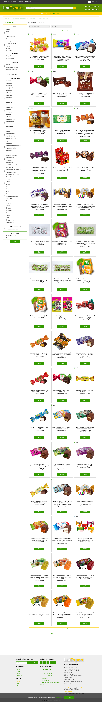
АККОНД (8, 41)
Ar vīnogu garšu (10, 162)
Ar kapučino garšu (11, 119)
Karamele (8, 189)
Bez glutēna (9, 55)
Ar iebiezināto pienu (11, 107)
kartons (8, 64)
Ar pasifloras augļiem (11, 138)
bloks (7, 72)
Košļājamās (9, 198)
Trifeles (8, 215)
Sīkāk (39, 66)
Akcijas (18, 683)
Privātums (28, 1)
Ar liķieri (8, 124)
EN (96, 2)
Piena (7, 201)
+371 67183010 (47, 674)
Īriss (7, 186)
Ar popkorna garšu (11, 148)
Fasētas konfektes (43, 18)
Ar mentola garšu (10, 133)
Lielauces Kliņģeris (11, 36)
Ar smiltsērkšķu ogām (11, 155)
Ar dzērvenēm (9, 100)
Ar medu (8, 131)
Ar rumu (8, 153)
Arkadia (8, 29)
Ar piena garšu (10, 141)
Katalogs (44, 13)
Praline (8, 205)
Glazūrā (8, 181)
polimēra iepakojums (11, 69)
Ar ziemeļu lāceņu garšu (12, 174)
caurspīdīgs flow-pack (11, 74)
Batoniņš (8, 177)
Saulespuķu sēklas (11, 235)
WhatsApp (45, 680)
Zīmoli (59, 13)
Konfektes (32, 18)
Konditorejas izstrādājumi (19, 18)
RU (93, 2)
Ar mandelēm (9, 126)
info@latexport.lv (47, 669)
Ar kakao (8, 114)
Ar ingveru (8, 109)
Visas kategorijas (10, 22)
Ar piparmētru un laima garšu (13, 145)
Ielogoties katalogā (92, 6)
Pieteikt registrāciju (92, 9)
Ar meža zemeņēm (11, 136)
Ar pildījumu (9, 143)
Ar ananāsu (9, 85)
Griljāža (8, 184)
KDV (7, 34)
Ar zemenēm (9, 167)
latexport (44, 678)
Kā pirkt (13, 1)
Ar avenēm (9, 90)
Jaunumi (52, 13)
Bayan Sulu (9, 31)
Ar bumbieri (9, 95)
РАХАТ (8, 48)
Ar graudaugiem (10, 104)
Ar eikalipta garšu (10, 102)
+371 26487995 (47, 676)
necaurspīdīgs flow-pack (12, 67)
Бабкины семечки (11, 43)
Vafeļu (7, 217)
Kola (7, 193)
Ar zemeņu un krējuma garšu (13, 169)
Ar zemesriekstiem (11, 172)
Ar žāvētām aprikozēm (12, 165)
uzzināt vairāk (58, 697)
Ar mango (8, 128)
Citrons (8, 179)
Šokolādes (9, 210)
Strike (7, 39)
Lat (13, 7)
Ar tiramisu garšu (10, 157)
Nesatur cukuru (10, 58)
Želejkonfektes (10, 222)
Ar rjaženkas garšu (11, 150)
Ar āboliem (9, 83)
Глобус (8, 46)
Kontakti (20, 1)
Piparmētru (9, 203)
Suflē (7, 213)
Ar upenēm (9, 160)
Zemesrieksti (9, 238)
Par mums (6, 1)
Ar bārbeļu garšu (10, 92)
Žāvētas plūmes (10, 220)
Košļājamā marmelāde (12, 196)
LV (89, 2)
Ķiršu (7, 191)
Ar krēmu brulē (10, 121)
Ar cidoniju (9, 97)
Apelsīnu (8, 80)
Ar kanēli (8, 116)
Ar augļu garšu (10, 88)
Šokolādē (8, 208)
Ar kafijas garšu (10, 112)
